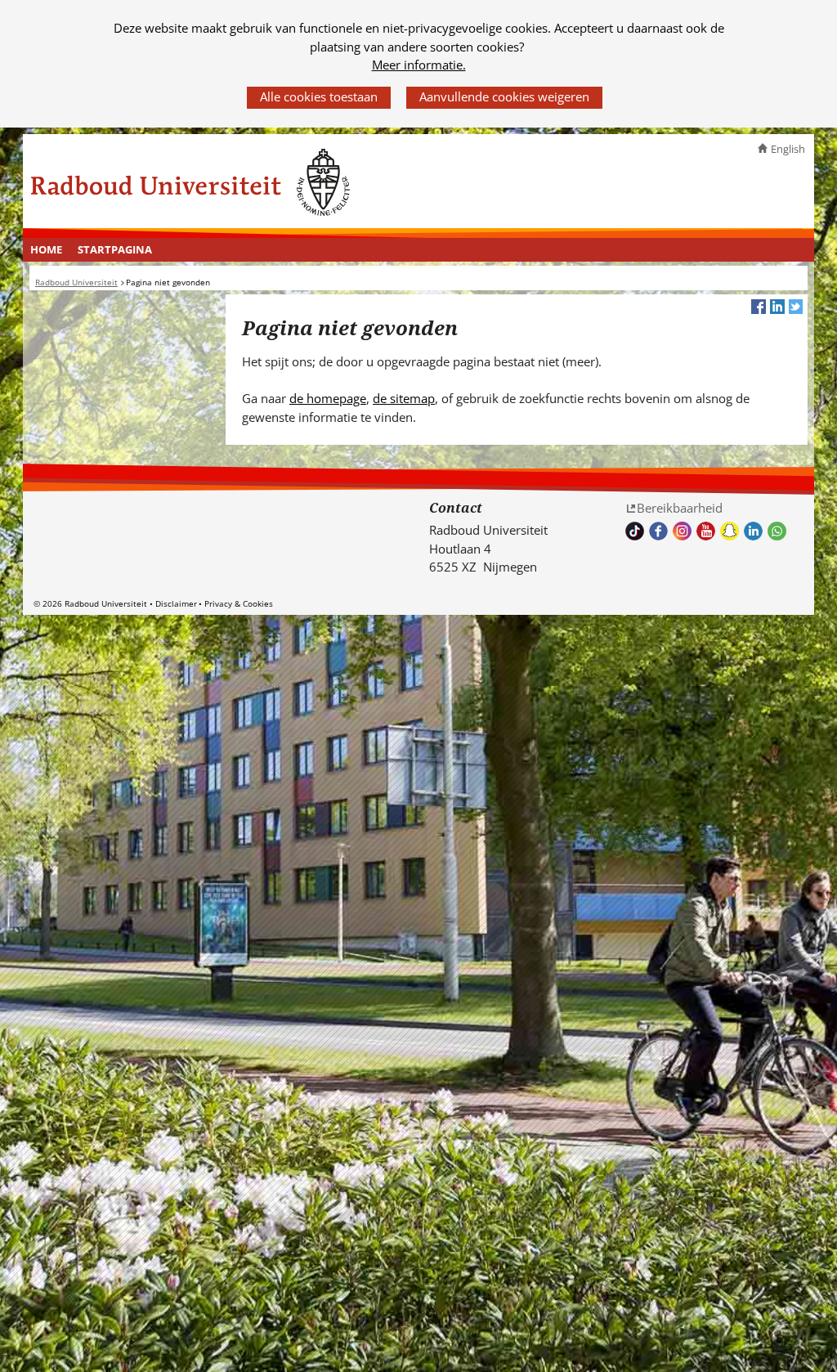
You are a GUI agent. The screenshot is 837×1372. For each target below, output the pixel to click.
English (788, 148)
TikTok (634, 531)
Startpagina (115, 249)
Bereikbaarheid (680, 508)
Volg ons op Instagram (682, 531)
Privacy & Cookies (238, 603)
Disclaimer (176, 603)
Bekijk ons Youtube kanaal (705, 531)
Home (46, 249)
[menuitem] (46, 250)
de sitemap (404, 398)
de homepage (327, 398)
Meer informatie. (419, 64)
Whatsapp (777, 531)
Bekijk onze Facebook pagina (658, 531)
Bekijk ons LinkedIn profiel (753, 531)
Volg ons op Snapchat (729, 531)
